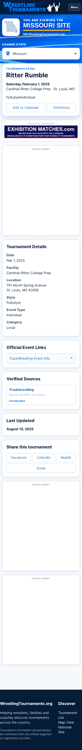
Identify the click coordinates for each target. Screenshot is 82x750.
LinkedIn (43, 457)
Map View (66, 722)
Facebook (19, 457)
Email (41, 468)
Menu (74, 7)
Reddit (66, 457)
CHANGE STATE (14, 44)
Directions (61, 107)
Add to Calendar (26, 107)
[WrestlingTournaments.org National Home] (34, 7)
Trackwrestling (21, 389)
